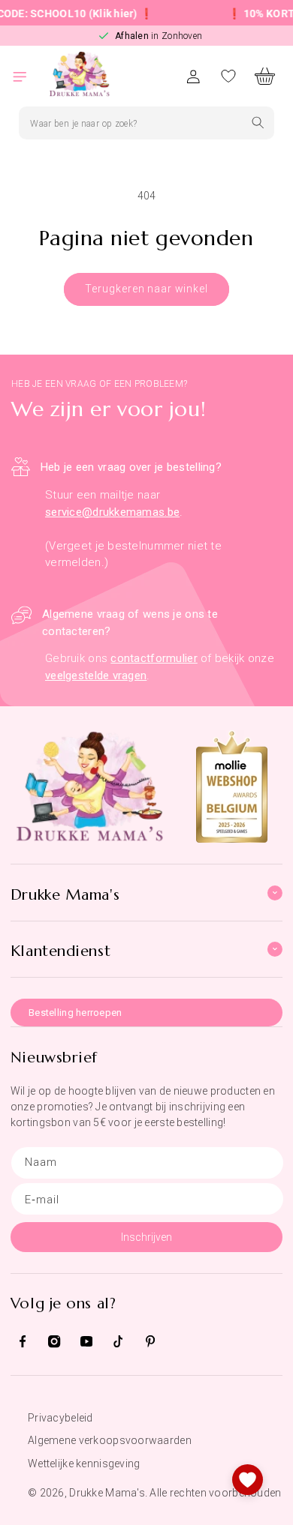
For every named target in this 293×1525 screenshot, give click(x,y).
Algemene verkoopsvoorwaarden (110, 1440)
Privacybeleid (60, 1418)
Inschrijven (146, 1237)
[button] (28, 76)
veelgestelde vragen (95, 675)
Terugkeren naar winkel (146, 289)
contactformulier (153, 658)
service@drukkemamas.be (112, 512)
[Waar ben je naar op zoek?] (258, 122)
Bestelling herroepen (75, 1012)
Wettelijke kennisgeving (84, 1464)
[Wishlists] (247, 1479)
